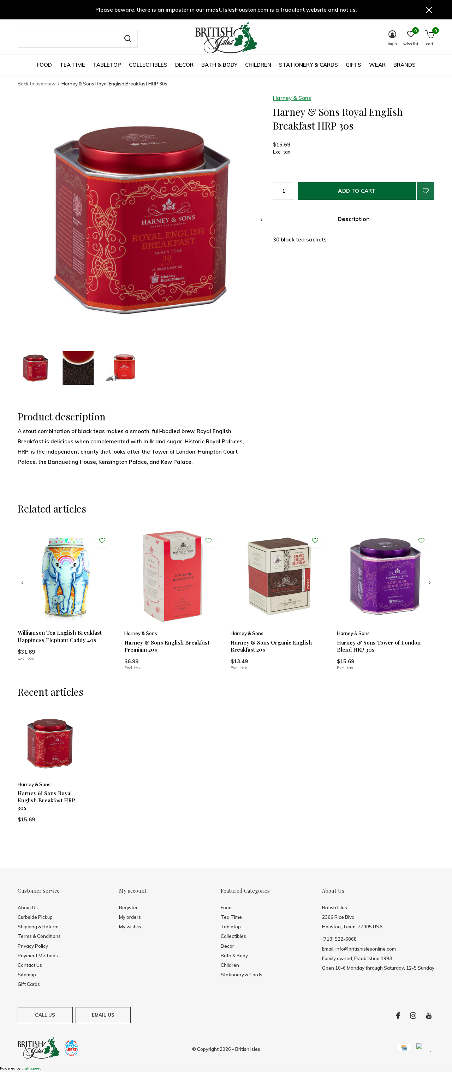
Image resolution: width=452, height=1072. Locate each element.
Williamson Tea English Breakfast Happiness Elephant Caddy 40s (60, 636)
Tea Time (72, 64)
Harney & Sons (292, 98)
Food (44, 64)
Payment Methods (38, 955)
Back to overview (36, 83)
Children (258, 64)
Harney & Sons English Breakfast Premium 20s (166, 646)
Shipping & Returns (39, 926)
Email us (103, 1015)
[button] (35, 368)
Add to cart (357, 190)
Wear (377, 64)
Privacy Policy (33, 946)
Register (128, 907)
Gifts (353, 64)
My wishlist (131, 926)
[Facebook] (398, 1015)
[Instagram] (413, 1015)
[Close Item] (429, 9)
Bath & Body (219, 64)
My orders (130, 917)
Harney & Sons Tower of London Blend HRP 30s (379, 646)
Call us (45, 1015)
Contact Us (30, 965)
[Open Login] (425, 191)
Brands (404, 64)
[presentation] (261, 220)
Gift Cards (29, 984)
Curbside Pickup (35, 917)
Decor (184, 64)
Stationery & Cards (308, 64)
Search (128, 39)
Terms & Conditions (39, 936)
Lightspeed (32, 1068)
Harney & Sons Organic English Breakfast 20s (271, 646)
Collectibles (148, 64)
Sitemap (27, 974)
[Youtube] (429, 1015)
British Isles (247, 1049)
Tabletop (107, 64)
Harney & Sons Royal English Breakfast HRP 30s (46, 801)
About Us (28, 907)
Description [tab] (354, 218)
